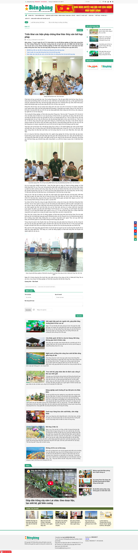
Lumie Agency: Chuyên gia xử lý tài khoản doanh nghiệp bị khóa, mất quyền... (105, 523)
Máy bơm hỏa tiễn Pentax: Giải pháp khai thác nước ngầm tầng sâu (46, 523)
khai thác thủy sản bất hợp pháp (46, 286)
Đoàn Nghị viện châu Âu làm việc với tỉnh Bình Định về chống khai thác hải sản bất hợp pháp (51, 54)
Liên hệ (87, 539)
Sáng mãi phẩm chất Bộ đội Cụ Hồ (40, 18)
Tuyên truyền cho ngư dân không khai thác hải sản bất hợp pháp (43, 52)
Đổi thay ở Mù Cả (52, 427)
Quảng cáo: (91, 537)
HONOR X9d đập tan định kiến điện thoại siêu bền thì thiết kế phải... (31, 523)
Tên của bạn (28, 294)
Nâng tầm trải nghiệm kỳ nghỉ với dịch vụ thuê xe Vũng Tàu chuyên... (61, 523)
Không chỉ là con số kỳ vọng (55, 448)
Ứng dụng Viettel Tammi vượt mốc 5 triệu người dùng (75, 522)
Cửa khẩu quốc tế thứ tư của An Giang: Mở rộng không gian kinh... (105, 45)
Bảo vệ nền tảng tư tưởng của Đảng (58, 22)
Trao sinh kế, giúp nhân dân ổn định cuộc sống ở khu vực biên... (105, 31)
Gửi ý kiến (79, 315)
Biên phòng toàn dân (65, 15)
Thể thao (97, 15)
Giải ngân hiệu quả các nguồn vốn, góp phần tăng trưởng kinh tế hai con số (63, 322)
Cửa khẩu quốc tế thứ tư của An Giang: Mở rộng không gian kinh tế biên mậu (62, 339)
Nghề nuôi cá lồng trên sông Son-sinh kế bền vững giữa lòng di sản (105, 38)
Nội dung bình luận (29, 300)
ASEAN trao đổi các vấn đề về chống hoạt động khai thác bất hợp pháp (45, 50)
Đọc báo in (90, 60)
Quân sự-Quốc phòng (52, 15)
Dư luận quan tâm (93, 26)
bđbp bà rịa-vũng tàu (31, 286)
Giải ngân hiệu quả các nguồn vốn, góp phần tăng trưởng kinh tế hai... (105, 53)
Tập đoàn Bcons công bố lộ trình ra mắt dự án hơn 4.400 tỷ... (90, 523)
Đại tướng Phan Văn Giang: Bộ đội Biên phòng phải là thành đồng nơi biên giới (102, 481)
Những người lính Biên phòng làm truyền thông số (101, 471)
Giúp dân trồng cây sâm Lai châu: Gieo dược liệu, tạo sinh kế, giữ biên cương (50, 501)
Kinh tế (78, 15)
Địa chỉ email (58, 294)
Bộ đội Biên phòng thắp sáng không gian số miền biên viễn (101, 489)
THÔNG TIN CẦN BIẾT (32, 508)
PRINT (80, 30)
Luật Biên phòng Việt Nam (38, 22)
